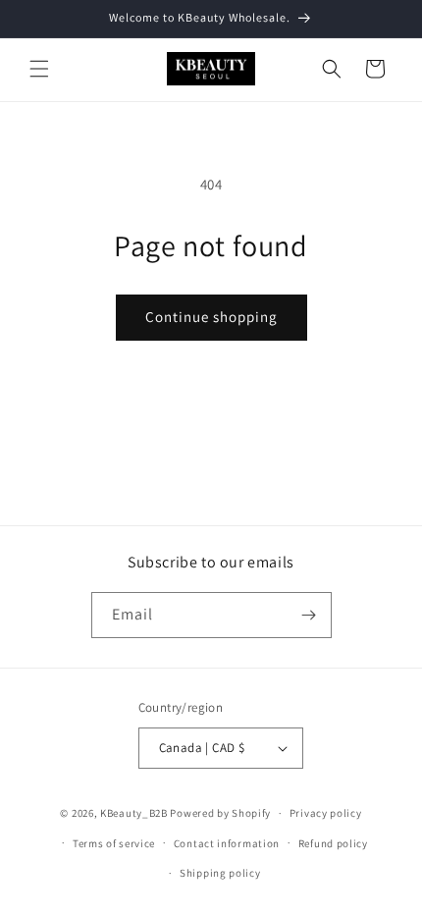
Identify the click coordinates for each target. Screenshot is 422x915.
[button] (39, 68)
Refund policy (333, 843)
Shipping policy (220, 873)
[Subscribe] (309, 615)
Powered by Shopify (220, 813)
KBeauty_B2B (134, 813)
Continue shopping (211, 316)
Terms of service (114, 843)
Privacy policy (326, 813)
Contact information (227, 843)
